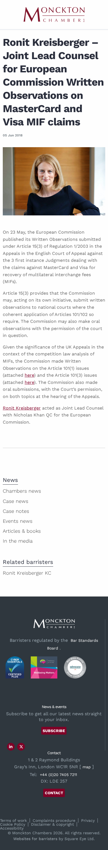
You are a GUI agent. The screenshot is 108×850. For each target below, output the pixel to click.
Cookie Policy (12, 824)
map (87, 767)
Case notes (16, 511)
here (29, 375)
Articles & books (22, 531)
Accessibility (12, 828)
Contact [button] (54, 793)
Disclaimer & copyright (52, 824)
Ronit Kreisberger (22, 408)
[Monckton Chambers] (54, 14)
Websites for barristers (35, 838)
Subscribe (54, 730)
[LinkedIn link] (11, 747)
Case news (15, 501)
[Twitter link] (21, 747)
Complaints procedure (54, 820)
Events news (17, 521)
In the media (18, 541)
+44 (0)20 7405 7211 (58, 774)
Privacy (88, 820)
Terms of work (13, 820)
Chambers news (22, 491)
